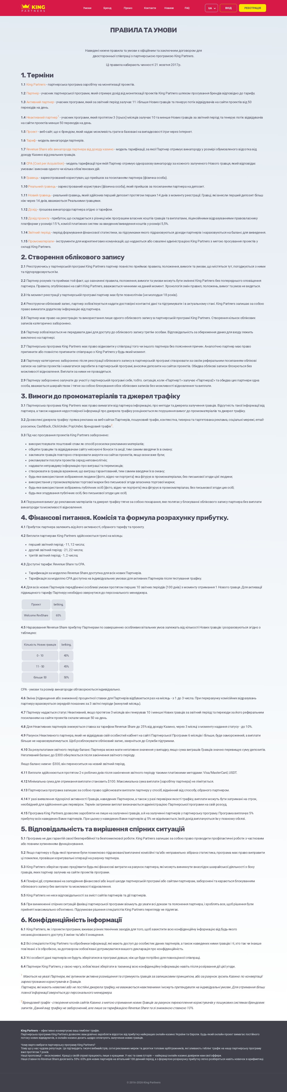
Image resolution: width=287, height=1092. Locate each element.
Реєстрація (252, 8)
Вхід (228, 8)
